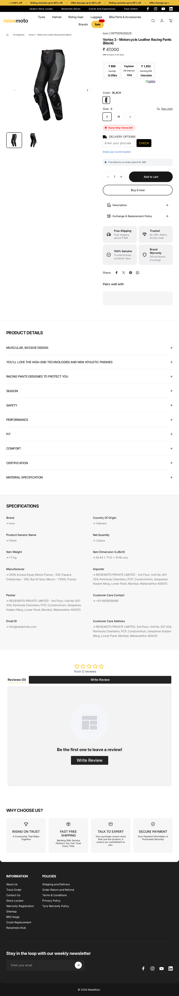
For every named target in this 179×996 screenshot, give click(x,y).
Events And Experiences (102, 8)
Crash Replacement (18, 922)
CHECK (144, 143)
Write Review (100, 680)
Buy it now (138, 190)
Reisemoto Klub (16, 927)
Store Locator (15, 900)
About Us (12, 884)
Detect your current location (117, 151)
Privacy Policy (51, 900)
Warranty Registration (20, 906)
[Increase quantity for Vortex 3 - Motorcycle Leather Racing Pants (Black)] (122, 177)
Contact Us (13, 895)
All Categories (18, 35)
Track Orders (131, 8)
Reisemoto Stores (70, 8)
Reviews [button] (17, 680)
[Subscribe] (78, 965)
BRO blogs (12, 917)
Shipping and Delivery (56, 884)
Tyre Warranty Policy (55, 906)
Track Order (14, 889)
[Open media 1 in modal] (51, 84)
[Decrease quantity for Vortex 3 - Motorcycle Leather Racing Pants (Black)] (107, 177)
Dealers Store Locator (41, 8)
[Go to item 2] (33, 140)
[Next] (87, 90)
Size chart (167, 108)
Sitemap (11, 911)
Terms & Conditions (54, 895)
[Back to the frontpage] (7, 35)
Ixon (105, 33)
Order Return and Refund (58, 889)
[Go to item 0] (14, 140)
